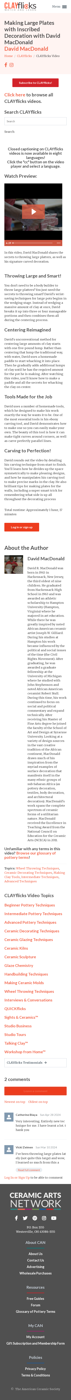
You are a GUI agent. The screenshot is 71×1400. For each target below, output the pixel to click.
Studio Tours (15, 1034)
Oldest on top (38, 1102)
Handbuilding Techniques (26, 974)
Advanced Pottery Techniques (30, 922)
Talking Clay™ (16, 1043)
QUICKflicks (15, 1008)
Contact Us (35, 1260)
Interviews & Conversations (28, 1000)
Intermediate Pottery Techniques (33, 913)
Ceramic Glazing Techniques (28, 939)
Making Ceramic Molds (24, 982)
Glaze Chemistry (18, 965)
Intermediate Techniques (40, 877)
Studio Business (18, 1026)
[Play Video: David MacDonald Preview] (33, 211)
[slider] (33, 243)
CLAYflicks (25, 56)
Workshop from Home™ (25, 1051)
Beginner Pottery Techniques (29, 905)
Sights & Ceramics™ (21, 1017)
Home (8, 56)
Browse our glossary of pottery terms (30, 855)
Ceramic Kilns (16, 948)
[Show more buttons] (58, 243)
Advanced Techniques (20, 881)
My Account (35, 1337)
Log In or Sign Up (17, 1177)
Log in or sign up (22, 527)
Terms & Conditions (35, 1375)
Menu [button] (56, 6)
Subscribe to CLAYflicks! (35, 82)
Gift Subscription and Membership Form (35, 1343)
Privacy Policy (35, 1369)
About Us (36, 1254)
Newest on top (14, 1102)
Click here (14, 94)
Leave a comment (36, 1091)
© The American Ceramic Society (35, 1389)
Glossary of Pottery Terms (35, 1311)
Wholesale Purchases (35, 1273)
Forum (35, 1305)
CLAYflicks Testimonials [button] (25, 1062)
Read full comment (29, 1170)
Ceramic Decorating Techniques (28, 872)
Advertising (35, 1267)
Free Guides (35, 1299)
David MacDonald (26, 48)
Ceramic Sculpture (20, 956)
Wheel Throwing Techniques (37, 868)
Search (9, 131)
